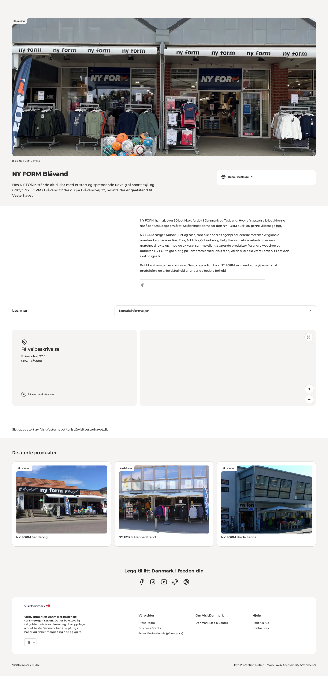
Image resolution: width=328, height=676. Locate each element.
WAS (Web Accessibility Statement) (291, 665)
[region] (228, 368)
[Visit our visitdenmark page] (164, 582)
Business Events (150, 628)
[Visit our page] (152, 582)
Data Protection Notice (248, 665)
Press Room (147, 623)
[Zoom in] (309, 388)
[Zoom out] (309, 399)
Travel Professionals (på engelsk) (161, 633)
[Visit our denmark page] (141, 582)
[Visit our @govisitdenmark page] (175, 582)
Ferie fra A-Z (261, 623)
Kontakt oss (261, 628)
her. (279, 226)
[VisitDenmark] (37, 606)
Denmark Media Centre (212, 623)
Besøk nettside (238, 177)
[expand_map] (308, 337)
